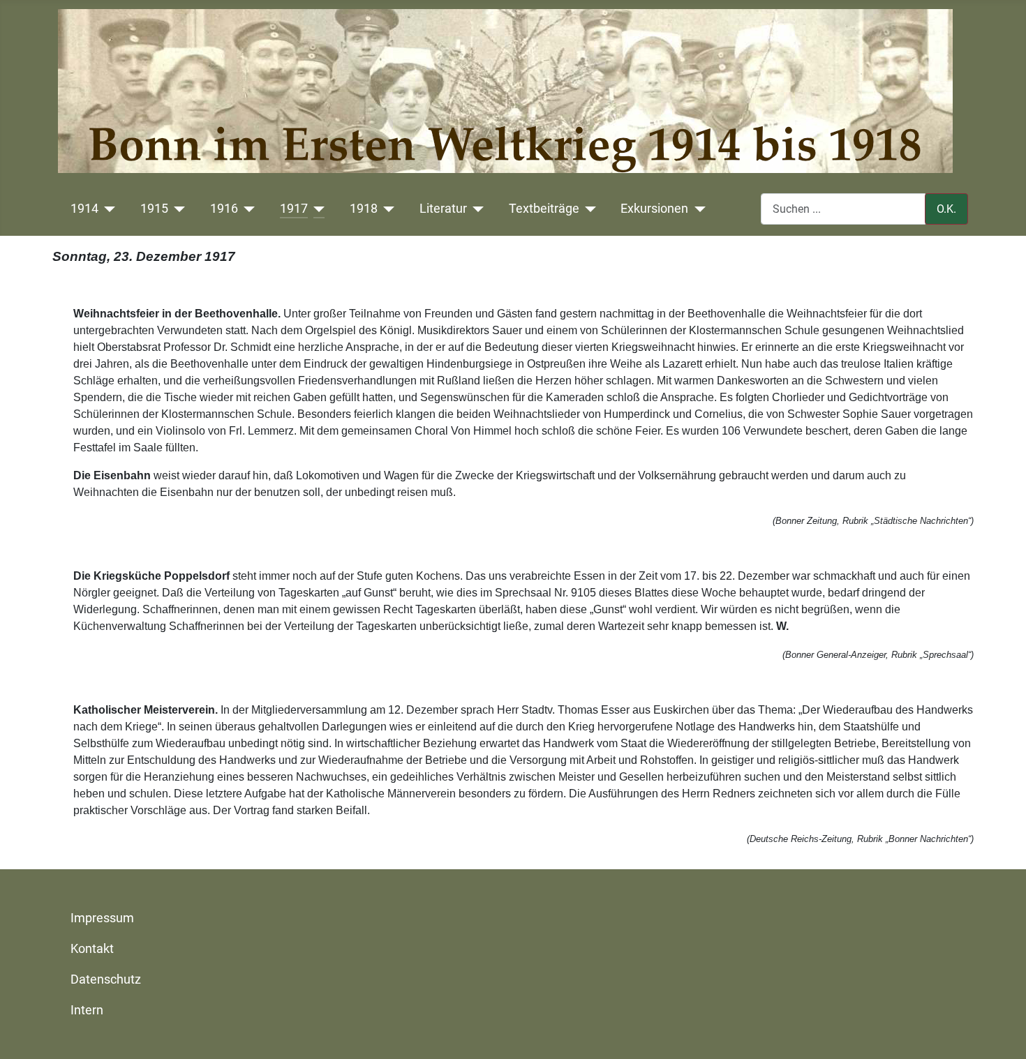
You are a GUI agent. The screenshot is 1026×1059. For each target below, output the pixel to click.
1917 (294, 209)
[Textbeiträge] (588, 209)
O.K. (946, 209)
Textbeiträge (544, 209)
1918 (364, 209)
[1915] (177, 209)
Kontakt (92, 949)
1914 (84, 209)
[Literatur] (475, 209)
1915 (154, 209)
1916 (224, 209)
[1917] (316, 209)
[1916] (246, 209)
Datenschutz (105, 979)
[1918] (386, 209)
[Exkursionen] (697, 209)
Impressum (102, 918)
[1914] (107, 209)
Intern (86, 1010)
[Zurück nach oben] (1001, 1033)
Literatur (443, 209)
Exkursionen (654, 209)
